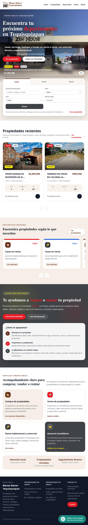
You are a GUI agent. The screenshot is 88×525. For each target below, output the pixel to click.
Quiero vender (54, 416)
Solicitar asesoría (14, 316)
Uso (7, 97)
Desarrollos (67, 4)
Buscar (24, 106)
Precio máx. (49, 97)
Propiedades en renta (54, 489)
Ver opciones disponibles (16, 416)
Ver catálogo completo (32, 497)
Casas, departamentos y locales (54, 493)
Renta (83, 4)
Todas (16, 82)
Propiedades (55, 4)
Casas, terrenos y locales (30, 493)
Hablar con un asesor (56, 448)
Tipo (46, 89)
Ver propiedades (12, 59)
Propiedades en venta (32, 489)
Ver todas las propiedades (51, 498)
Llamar (72, 504)
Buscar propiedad (13, 89)
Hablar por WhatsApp (34, 59)
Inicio (46, 4)
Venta (76, 4)
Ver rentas (10, 448)
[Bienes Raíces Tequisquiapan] (12, 4)
